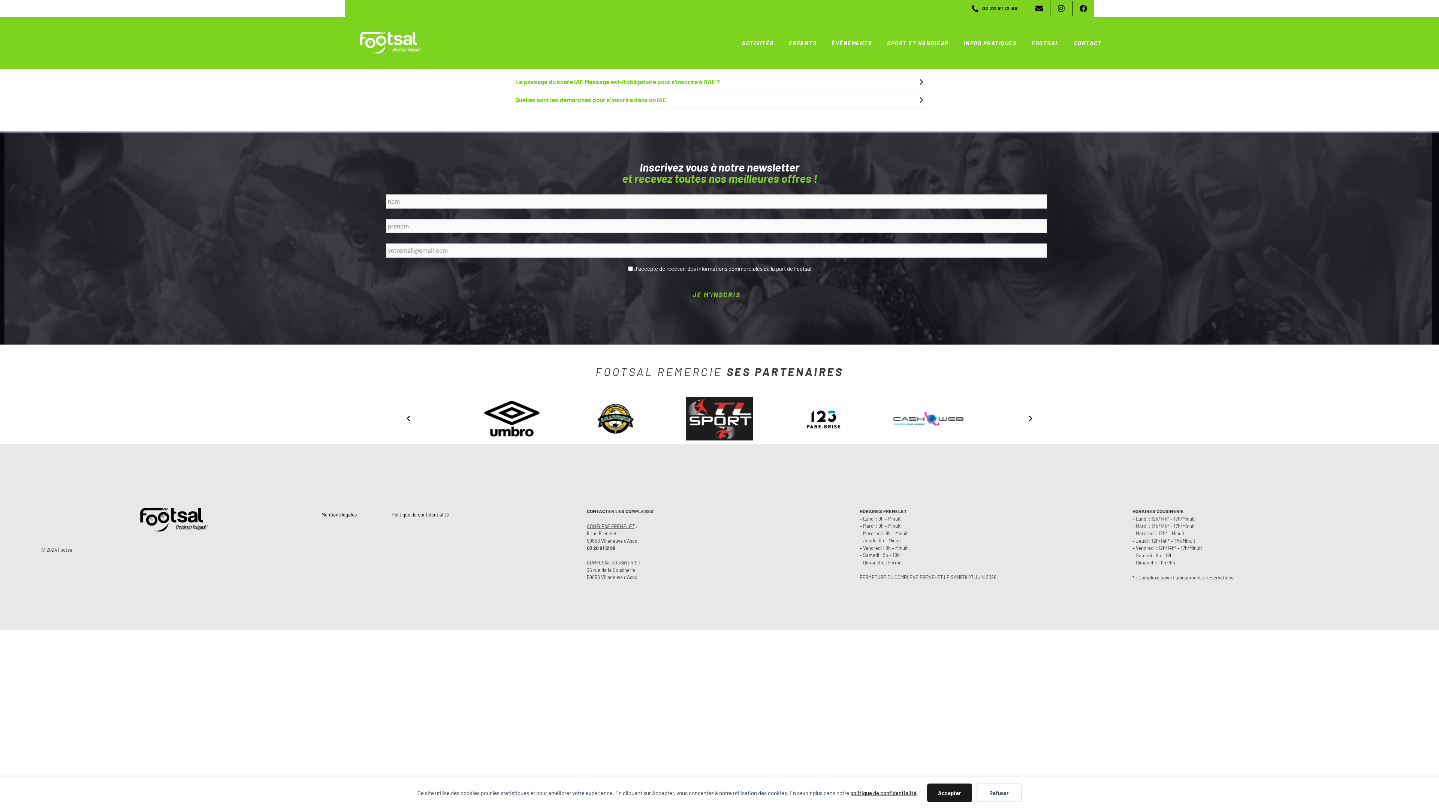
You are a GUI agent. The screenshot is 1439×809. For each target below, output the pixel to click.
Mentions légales (339, 515)
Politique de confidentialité (420, 515)
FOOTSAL (1045, 43)
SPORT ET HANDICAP (918, 43)
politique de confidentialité (883, 793)
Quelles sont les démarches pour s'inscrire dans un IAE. (591, 99)
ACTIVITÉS (758, 43)
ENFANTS (803, 43)
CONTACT (1088, 43)
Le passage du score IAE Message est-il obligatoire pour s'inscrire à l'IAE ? (617, 81)
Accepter (949, 793)
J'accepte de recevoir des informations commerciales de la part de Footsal (722, 268)
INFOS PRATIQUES (990, 43)
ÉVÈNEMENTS (852, 43)
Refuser (999, 793)
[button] (719, 82)
